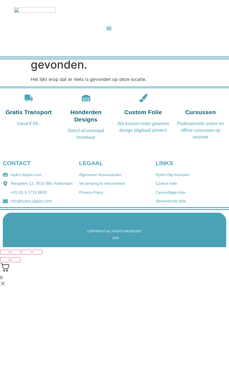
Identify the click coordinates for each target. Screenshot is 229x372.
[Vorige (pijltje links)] (4, 259)
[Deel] (26, 252)
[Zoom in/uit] (4, 252)
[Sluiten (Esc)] (37, 252)
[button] (109, 28)
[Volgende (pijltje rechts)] (15, 259)
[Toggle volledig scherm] (15, 252)
